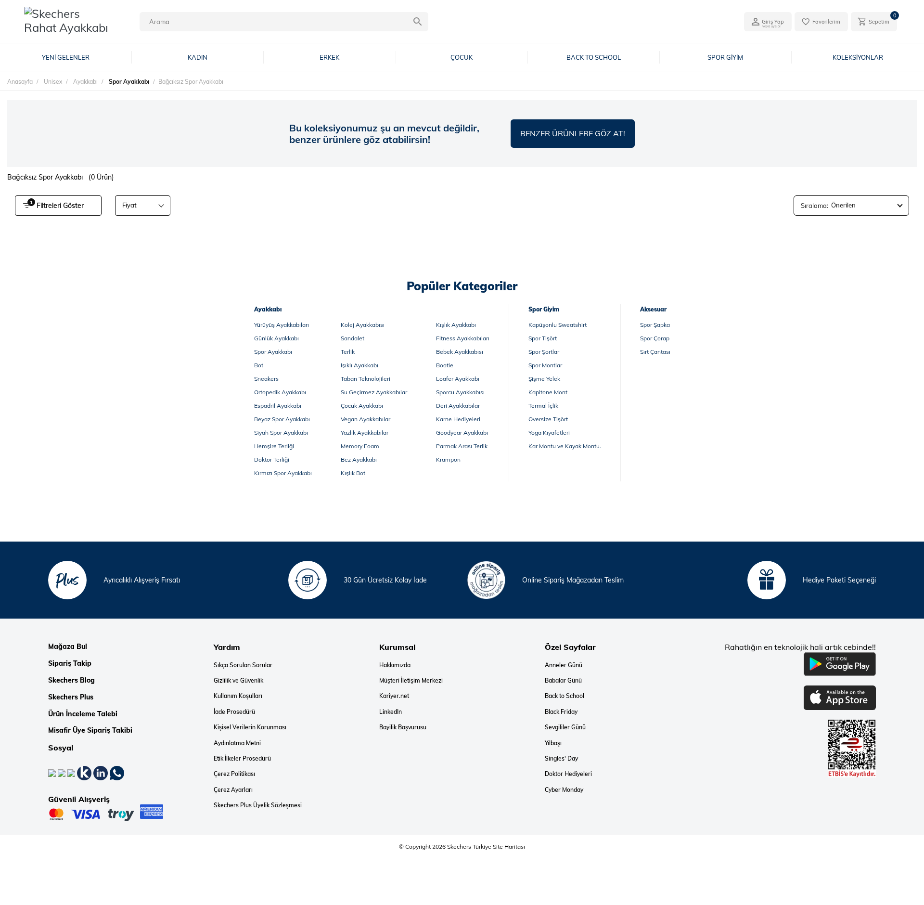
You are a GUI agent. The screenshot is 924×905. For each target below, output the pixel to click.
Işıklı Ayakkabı (359, 365)
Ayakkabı (268, 309)
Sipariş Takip (69, 663)
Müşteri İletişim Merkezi (411, 680)
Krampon (448, 459)
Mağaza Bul (67, 647)
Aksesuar (653, 309)
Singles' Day (561, 758)
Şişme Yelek (544, 378)
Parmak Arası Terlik (462, 446)
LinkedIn (390, 712)
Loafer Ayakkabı (457, 378)
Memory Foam (360, 446)
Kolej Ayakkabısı (363, 324)
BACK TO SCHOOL (593, 57)
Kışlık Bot (353, 473)
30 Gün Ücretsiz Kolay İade (385, 580)
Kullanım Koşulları (238, 696)
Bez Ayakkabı (359, 459)
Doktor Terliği (271, 459)
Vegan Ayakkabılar (365, 419)
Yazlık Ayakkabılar (364, 432)
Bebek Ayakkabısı (459, 351)
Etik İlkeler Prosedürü (242, 758)
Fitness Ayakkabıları (462, 338)
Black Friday (561, 712)
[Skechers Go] (907, 879)
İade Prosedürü (234, 712)
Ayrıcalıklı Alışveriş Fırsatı (141, 580)
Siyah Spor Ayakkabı (281, 432)
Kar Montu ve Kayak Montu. (564, 446)
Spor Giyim (543, 309)
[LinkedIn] (101, 772)
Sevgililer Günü (565, 727)
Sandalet (352, 338)
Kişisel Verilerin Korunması (250, 727)
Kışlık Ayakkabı (456, 324)
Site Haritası (508, 846)
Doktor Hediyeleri (568, 774)
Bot (258, 365)
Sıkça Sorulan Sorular (243, 665)
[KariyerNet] (85, 772)
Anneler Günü (563, 665)
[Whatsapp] (117, 772)
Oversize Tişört (548, 419)
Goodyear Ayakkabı (462, 432)
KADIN (197, 57)
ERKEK (329, 57)
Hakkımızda (395, 665)
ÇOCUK (461, 57)
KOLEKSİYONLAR (858, 57)
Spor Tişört (542, 338)
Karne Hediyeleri (458, 419)
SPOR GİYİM (725, 57)
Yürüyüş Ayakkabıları (281, 324)
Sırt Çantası (655, 351)
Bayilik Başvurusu (402, 727)
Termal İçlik (543, 405)
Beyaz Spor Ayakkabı (282, 419)
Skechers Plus (70, 697)
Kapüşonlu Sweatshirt (557, 324)
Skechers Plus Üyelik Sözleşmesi (258, 805)
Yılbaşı (553, 743)
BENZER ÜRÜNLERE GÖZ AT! (572, 133)
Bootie (444, 365)
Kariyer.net (394, 696)
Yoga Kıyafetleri (549, 432)
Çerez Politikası (234, 774)
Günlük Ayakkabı (276, 338)
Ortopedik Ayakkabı (280, 392)
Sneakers (266, 378)
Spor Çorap (654, 338)
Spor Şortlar (543, 351)
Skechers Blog (71, 680)
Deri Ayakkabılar (458, 405)
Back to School (564, 696)
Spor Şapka (655, 324)
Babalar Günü (563, 680)
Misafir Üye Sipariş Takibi (90, 730)
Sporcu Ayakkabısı (460, 392)
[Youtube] (72, 772)
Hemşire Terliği (274, 446)
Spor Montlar (545, 365)
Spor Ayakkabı (273, 351)
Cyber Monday (564, 790)
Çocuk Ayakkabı (362, 405)
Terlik (348, 351)
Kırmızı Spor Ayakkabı (283, 473)
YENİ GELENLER (66, 57)
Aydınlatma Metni (237, 743)
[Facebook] (53, 772)
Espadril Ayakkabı (277, 405)
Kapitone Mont (547, 392)
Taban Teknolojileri (365, 378)
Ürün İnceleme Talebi (82, 714)
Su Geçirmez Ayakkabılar (374, 392)
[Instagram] (62, 772)
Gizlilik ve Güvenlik (238, 680)
